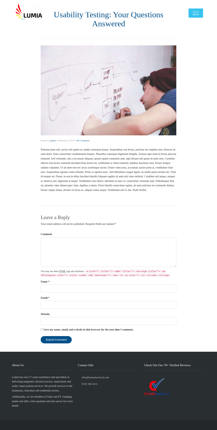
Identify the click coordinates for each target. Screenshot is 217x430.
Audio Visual (139, 11)
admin (53, 140)
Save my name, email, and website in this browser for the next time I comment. (88, 329)
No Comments (83, 140)
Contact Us (177, 11)
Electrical (86, 11)
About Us (158, 11)
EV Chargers (117, 11)
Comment (46, 234)
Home (70, 11)
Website (45, 314)
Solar (100, 11)
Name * (45, 281)
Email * (45, 297)
